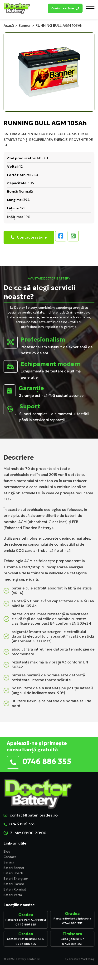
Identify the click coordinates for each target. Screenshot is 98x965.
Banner (25, 25)
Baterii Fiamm (14, 884)
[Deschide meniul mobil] (90, 8)
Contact (10, 857)
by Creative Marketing (79, 959)
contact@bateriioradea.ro (34, 815)
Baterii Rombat (15, 889)
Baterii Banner (14, 868)
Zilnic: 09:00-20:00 (28, 832)
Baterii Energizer (16, 879)
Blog (7, 852)
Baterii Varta (13, 895)
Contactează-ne (32, 237)
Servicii (9, 862)
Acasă (9, 25)
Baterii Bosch (13, 873)
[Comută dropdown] (77, 8)
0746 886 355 (22, 824)
